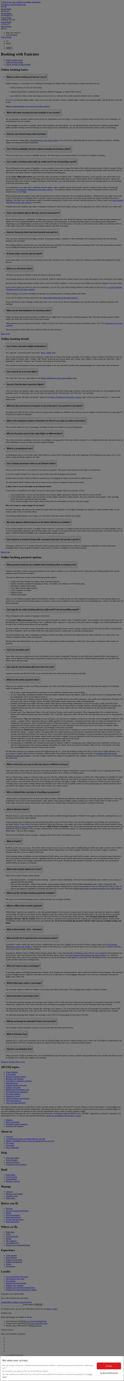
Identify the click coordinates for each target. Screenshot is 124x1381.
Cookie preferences (109, 1373)
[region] (62, 1368)
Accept (109, 1366)
